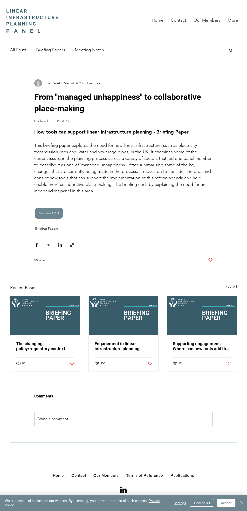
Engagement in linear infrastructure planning (117, 346)
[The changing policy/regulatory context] (45, 315)
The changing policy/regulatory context (40, 346)
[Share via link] (72, 245)
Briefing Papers (50, 50)
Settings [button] (180, 502)
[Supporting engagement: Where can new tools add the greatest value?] (202, 315)
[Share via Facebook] (36, 245)
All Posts (18, 50)
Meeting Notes (89, 50)
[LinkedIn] (123, 489)
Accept (226, 502)
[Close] (241, 502)
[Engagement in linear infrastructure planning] (123, 315)
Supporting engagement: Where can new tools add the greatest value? (200, 346)
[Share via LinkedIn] (60, 245)
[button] (230, 50)
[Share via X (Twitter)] (48, 245)
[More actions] (210, 83)
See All (231, 287)
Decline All (202, 502)
